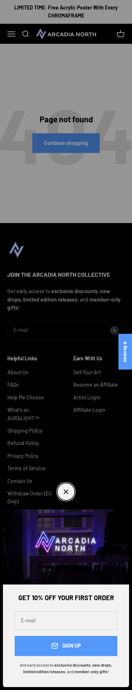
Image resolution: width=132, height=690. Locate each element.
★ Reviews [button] (125, 351)
